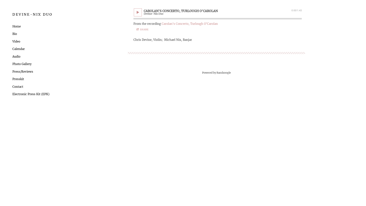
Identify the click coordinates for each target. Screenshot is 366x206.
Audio (16, 56)
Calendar (18, 49)
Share (144, 29)
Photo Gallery (22, 64)
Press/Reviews (22, 71)
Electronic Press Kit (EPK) (30, 94)
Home (16, 26)
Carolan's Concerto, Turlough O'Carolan (190, 24)
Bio (14, 34)
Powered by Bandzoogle (216, 72)
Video (16, 41)
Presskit (18, 79)
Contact (17, 87)
